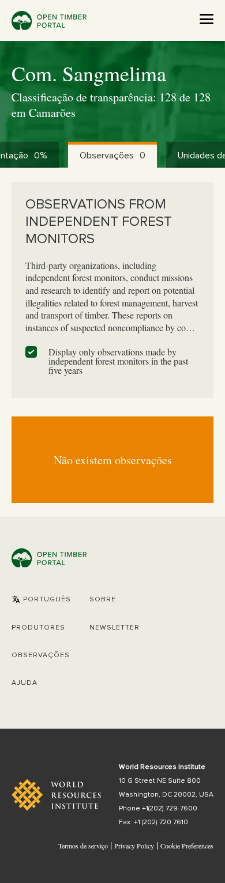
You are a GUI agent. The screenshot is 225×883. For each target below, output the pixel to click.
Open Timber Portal (49, 20)
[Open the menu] (206, 19)
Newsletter (114, 627)
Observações (41, 655)
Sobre (102, 599)
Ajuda (25, 683)
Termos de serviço (83, 845)
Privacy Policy (134, 845)
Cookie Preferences (186, 846)
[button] (41, 599)
